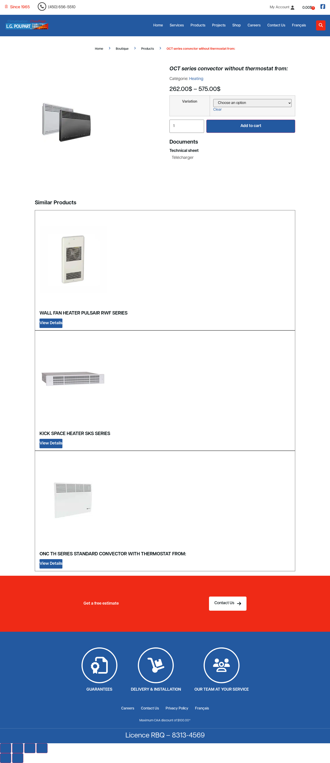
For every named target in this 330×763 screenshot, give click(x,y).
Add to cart (250, 126)
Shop (236, 25)
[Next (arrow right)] (17, 758)
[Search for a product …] (321, 25)
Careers (254, 25)
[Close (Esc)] (42, 748)
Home (158, 25)
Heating (196, 79)
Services (177, 25)
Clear (217, 110)
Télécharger (183, 158)
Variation (189, 101)
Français (299, 25)
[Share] (29, 748)
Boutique (122, 49)
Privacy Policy (177, 708)
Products (198, 25)
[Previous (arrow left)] (5, 758)
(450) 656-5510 (61, 7)
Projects (219, 25)
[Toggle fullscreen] (17, 748)
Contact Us (276, 25)
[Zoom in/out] (5, 748)
